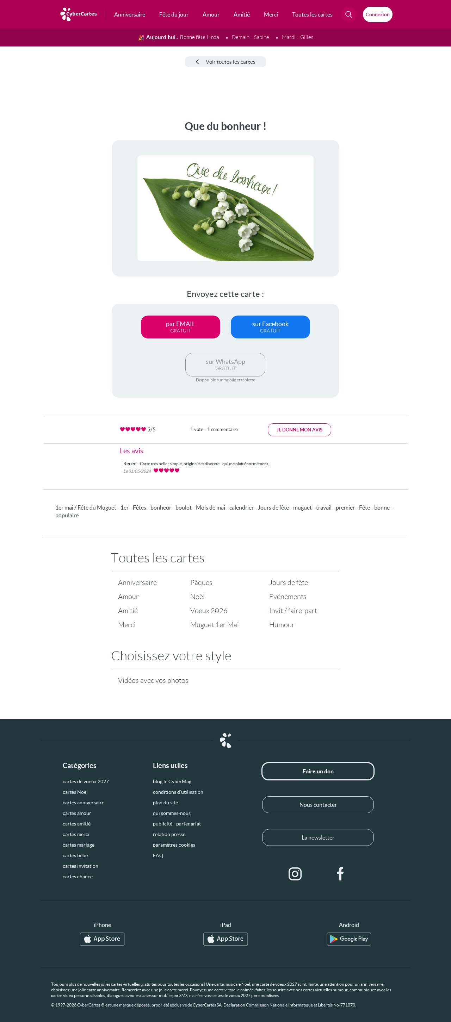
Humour (282, 625)
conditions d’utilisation (178, 792)
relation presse (169, 834)
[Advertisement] (53, 225)
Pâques (201, 582)
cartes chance (78, 876)
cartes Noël (75, 792)
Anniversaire (137, 582)
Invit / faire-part (293, 611)
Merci (127, 625)
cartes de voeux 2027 (86, 781)
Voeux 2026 (209, 611)
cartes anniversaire (83, 802)
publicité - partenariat (177, 824)
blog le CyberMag (172, 781)
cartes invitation (80, 866)
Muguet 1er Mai (214, 625)
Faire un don (318, 771)
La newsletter (318, 837)
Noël (197, 596)
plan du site (165, 802)
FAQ (158, 855)
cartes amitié (77, 824)
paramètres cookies (174, 845)
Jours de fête (288, 582)
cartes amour (77, 813)
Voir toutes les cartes (230, 62)
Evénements (288, 596)
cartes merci (76, 834)
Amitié (128, 611)
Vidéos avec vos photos (153, 680)
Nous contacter (318, 805)
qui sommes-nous (172, 813)
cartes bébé (75, 855)
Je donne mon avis (299, 429)
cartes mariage (78, 845)
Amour (128, 596)
